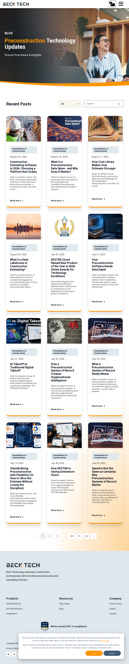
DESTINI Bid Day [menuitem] (13, 604)
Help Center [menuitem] (64, 604)
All (70, 103)
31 (79, 536)
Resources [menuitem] (66, 598)
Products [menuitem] (12, 598)
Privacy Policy (104, 641)
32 (86, 536)
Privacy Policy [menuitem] (12, 648)
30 (72, 536)
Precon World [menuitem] (115, 604)
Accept (94, 653)
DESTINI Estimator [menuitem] (14, 609)
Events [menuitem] (112, 609)
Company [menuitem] (115, 598)
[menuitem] (8, 654)
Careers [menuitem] (112, 613)
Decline (112, 653)
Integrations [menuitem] (11, 613)
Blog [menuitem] (61, 609)
